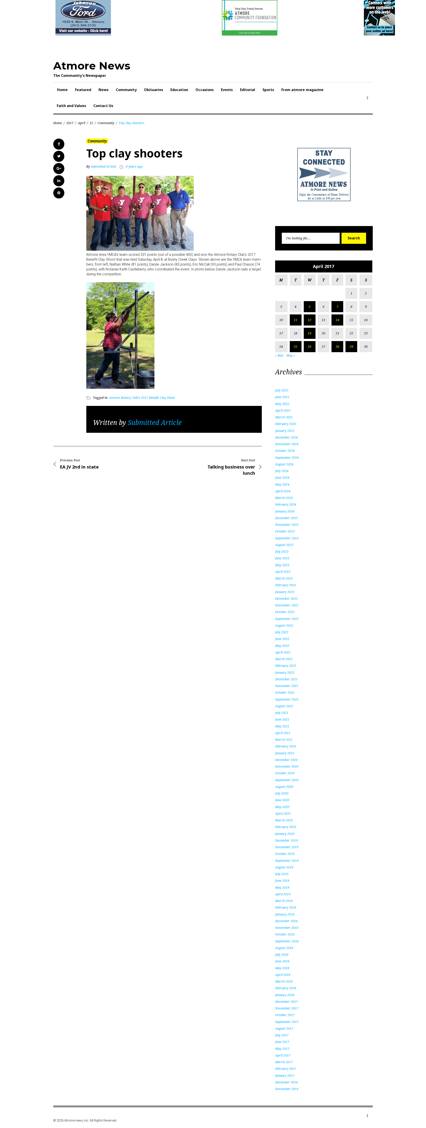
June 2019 (282, 880)
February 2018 (285, 988)
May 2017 (282, 1049)
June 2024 (282, 477)
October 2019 (285, 854)
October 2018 (285, 934)
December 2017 (286, 1001)
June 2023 (282, 558)
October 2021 (285, 692)
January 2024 (284, 511)
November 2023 (286, 524)
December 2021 (286, 679)
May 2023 (282, 565)
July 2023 (281, 551)
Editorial (247, 89)
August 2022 (284, 625)
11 (295, 320)
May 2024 (282, 484)
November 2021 (286, 686)
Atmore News (91, 65)
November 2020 (286, 766)
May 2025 (282, 404)
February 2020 (285, 827)
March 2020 (284, 820)
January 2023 (284, 592)
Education (179, 89)
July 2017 (281, 1035)
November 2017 (286, 1008)
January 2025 (284, 431)
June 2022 (282, 639)
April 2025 (282, 410)
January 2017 (284, 1075)
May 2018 (282, 968)
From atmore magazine (302, 89)
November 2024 (286, 444)
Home (62, 89)
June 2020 (282, 800)
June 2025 (282, 397)
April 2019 (282, 894)
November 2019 (286, 847)
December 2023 (286, 518)
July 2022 (281, 632)
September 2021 (287, 699)
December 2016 (286, 1082)
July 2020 (281, 793)
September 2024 (287, 457)
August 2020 (284, 786)
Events (227, 89)
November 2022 (286, 605)
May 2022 (282, 645)
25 (295, 346)
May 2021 (282, 726)
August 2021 (284, 706)
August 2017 (284, 1028)
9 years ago (134, 166)
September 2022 (287, 619)
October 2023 (285, 531)
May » (290, 355)
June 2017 (282, 1042)
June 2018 (282, 961)
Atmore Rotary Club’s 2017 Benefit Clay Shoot (142, 397)
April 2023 (282, 572)
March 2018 (284, 981)
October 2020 (285, 773)
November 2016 (286, 1089)
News (103, 89)
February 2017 (285, 1068)
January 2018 (284, 995)
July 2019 (281, 874)
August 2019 (284, 867)
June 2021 (282, 719)
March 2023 (284, 578)
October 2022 (285, 612)
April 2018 (282, 975)
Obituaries (153, 89)
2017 (69, 123)
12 (91, 123)
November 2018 (286, 927)
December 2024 (286, 437)
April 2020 (282, 813)
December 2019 (286, 840)
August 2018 (284, 948)
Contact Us (103, 105)
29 (351, 346)
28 (337, 346)
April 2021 (282, 733)
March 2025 (284, 417)
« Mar (279, 355)
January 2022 (284, 672)
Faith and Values (71, 105)
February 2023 (285, 585)
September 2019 (287, 860)
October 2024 (285, 451)
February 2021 (285, 746)
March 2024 (284, 498)
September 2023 (287, 538)
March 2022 (284, 659)
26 (309, 346)
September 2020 (287, 780)
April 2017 (282, 1055)
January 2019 (284, 914)
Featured (83, 89)
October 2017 (285, 1015)
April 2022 (282, 652)
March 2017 (284, 1062)
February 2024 (285, 504)
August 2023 (284, 545)
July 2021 (281, 713)
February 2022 (285, 665)
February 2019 (285, 907)
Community (126, 89)
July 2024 (281, 471)
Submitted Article (103, 166)
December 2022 (286, 598)
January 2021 (284, 753)
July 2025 (281, 390)
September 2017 (287, 1022)
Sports (268, 89)
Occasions (204, 89)
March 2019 (284, 901)
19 (309, 333)
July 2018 (281, 954)
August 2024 (284, 464)
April (81, 123)
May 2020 (282, 807)
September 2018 (287, 941)
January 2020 (284, 834)
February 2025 (285, 424)
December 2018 (286, 921)
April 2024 (282, 491)
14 (337, 320)
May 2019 (282, 887)
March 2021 (284, 739)
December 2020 (286, 760)
